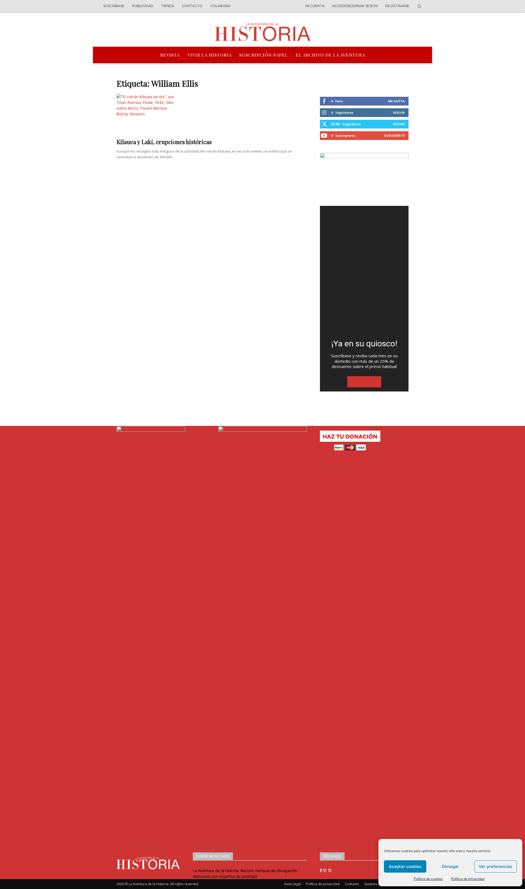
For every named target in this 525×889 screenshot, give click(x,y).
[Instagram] (325, 870)
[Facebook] (321, 870)
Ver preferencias (495, 866)
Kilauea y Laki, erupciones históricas (164, 141)
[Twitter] (329, 870)
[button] (419, 6)
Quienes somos (376, 884)
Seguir (399, 112)
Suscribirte (394, 135)
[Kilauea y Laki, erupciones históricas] (211, 114)
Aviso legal (292, 884)
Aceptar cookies (405, 866)
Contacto (352, 884)
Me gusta (396, 101)
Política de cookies (428, 879)
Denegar (450, 866)
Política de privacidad (467, 879)
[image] (364, 270)
